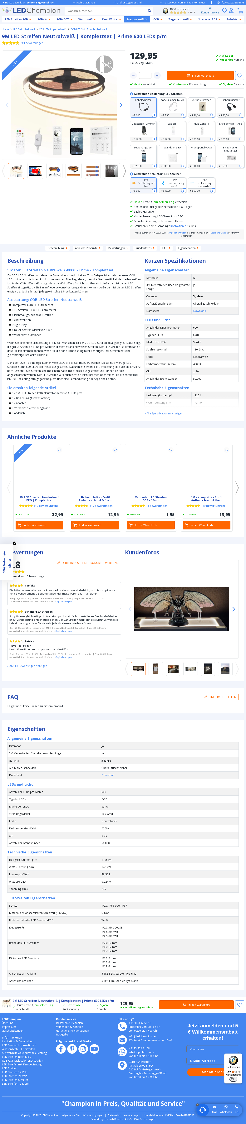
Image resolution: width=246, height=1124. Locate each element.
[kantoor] (122, 1065)
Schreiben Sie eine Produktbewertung (90, 563)
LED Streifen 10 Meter (16, 1083)
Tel (237, 1112)
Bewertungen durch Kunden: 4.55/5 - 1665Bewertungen (123, 1119)
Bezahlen (77, 1023)
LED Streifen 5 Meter (15, 1080)
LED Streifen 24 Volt (14, 1076)
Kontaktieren (178, 226)
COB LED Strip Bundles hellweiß (89, 29)
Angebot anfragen (177, 232)
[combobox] (105, 11)
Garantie (61, 1030)
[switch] (233, 1079)
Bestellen (62, 1023)
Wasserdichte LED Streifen (18, 1049)
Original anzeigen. (63, 601)
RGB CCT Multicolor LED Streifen (22, 1060)
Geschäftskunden (219, 232)
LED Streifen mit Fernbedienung (22, 1064)
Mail (214, 1112)
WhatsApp (226, 1112)
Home (5, 29)
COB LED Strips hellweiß (52, 29)
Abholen (78, 1027)
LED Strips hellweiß (24, 29)
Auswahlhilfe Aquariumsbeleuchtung (24, 1053)
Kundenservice (210, 12)
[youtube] (94, 1049)
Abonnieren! (213, 1072)
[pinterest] (72, 1049)
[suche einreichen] (149, 11)
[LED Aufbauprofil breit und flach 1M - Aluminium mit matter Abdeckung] (206, 470)
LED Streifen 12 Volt (14, 1072)
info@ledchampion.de (142, 1036)
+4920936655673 (139, 1023)
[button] (119, 105)
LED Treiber (9, 1068)
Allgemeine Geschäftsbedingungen (82, 1115)
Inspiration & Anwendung (17, 1041)
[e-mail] (122, 1039)
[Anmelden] (231, 10)
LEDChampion (11, 1019)
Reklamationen (79, 1030)
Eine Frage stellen (222, 697)
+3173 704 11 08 (139, 1048)
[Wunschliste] (224, 10)
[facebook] (61, 1049)
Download (199, 311)
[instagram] (83, 1049)
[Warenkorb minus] (133, 75)
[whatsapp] (220, 2)
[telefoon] (122, 1026)
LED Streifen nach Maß (16, 1057)
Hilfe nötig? (126, 1019)
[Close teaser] (15, 543)
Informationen (12, 1037)
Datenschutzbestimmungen (124, 1115)
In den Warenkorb (203, 75)
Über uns (7, 1023)
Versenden (62, 1027)
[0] (240, 10)
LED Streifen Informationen (19, 1045)
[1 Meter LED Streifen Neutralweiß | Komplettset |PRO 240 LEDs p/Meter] (39, 470)
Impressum (9, 1027)
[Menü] (240, 1056)
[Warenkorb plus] (157, 75)
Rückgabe (62, 1034)
